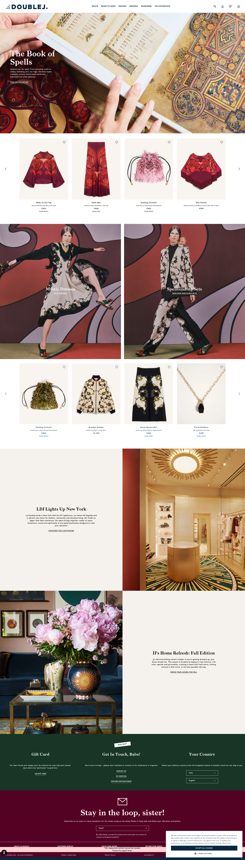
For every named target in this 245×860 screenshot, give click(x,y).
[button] (204, 853)
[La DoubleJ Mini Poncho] (96, 169)
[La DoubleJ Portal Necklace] (96, 394)
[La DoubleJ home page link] (26, 7)
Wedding (133, 6)
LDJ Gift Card (40, 774)
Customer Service (65, 846)
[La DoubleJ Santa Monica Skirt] (44, 394)
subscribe (146, 828)
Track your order (109, 846)
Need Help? (122, 744)
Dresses (122, 6)
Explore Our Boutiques (121, 781)
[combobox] (202, 773)
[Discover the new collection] (122, 66)
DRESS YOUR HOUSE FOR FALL (183, 672)
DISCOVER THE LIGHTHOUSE (61, 531)
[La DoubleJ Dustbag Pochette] (44, 169)
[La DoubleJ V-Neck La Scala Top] (149, 394)
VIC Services (121, 776)
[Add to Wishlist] (64, 142)
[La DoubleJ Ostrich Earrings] (201, 169)
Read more (227, 843)
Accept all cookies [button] (204, 848)
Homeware (146, 6)
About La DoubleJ (21, 846)
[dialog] (204, 844)
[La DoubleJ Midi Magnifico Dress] (149, 169)
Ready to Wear (108, 6)
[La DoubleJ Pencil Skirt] (201, 394)
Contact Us (121, 771)
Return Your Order (153, 846)
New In (95, 6)
